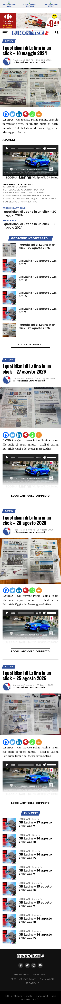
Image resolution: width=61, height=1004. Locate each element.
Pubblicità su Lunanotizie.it (30, 974)
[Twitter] (12, 114)
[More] (39, 114)
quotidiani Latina (44, 199)
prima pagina (12, 196)
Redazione (32, 983)
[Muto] (44, 148)
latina (39, 190)
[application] (30, 148)
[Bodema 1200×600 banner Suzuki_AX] (30, 178)
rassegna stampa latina (20, 202)
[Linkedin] (19, 114)
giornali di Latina (15, 187)
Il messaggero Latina (18, 190)
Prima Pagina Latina (37, 196)
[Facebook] (6, 114)
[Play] (7, 148)
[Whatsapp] (32, 114)
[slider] (52, 148)
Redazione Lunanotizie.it (30, 62)
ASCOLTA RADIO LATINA (51, 5)
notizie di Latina (33, 193)
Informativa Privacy (23, 979)
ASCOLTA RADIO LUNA (9, 5)
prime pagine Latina (17, 199)
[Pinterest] (26, 114)
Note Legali (47, 979)
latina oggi (11, 193)
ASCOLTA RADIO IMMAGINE (29, 5)
